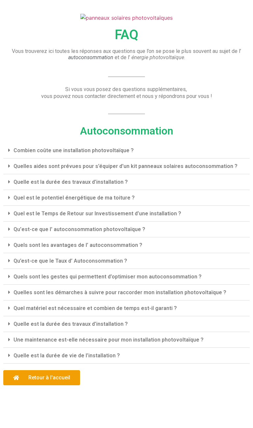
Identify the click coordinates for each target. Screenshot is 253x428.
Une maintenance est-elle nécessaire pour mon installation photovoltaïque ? (109, 340)
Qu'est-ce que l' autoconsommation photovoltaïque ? (79, 229)
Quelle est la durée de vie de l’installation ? (67, 355)
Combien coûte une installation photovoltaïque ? (74, 150)
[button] (126, 150)
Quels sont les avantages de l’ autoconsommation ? (78, 245)
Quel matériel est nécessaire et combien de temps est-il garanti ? (95, 308)
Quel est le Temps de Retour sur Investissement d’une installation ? (97, 213)
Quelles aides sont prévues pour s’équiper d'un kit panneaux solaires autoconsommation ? (126, 166)
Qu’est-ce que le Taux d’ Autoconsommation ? (70, 261)
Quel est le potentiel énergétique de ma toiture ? (74, 198)
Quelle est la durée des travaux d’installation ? (71, 182)
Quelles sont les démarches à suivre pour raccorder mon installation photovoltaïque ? (120, 292)
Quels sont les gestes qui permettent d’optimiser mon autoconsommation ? (108, 276)
